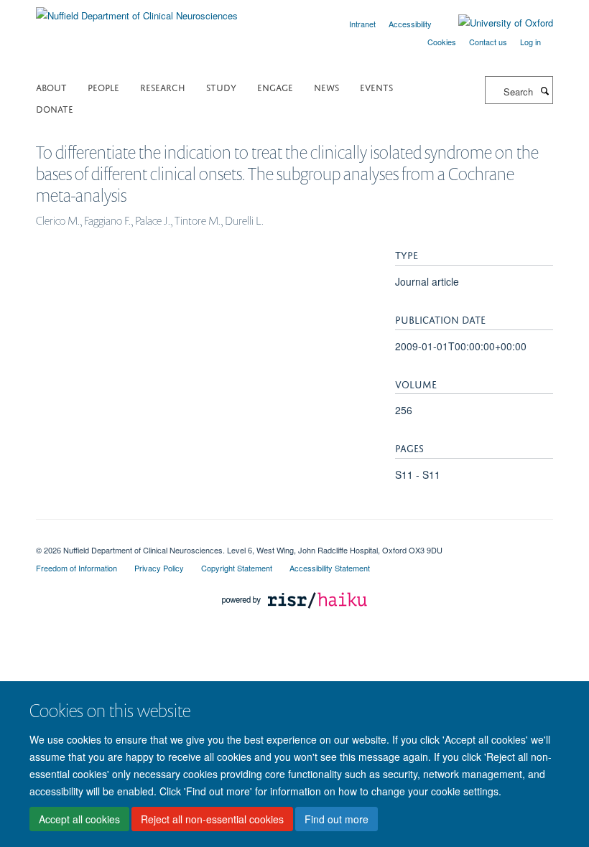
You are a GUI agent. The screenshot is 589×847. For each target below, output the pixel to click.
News (326, 86)
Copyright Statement (236, 568)
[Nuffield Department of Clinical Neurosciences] (137, 10)
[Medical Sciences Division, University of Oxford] (294, 537)
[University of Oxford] (495, 23)
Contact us (488, 41)
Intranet (362, 23)
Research (162, 86)
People (103, 86)
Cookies (441, 41)
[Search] (544, 90)
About (51, 86)
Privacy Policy (159, 568)
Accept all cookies (79, 819)
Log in (530, 41)
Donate (54, 108)
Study (221, 86)
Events (376, 86)
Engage (275, 86)
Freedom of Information (76, 568)
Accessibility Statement (329, 568)
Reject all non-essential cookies (212, 819)
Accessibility (410, 23)
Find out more (336, 819)
